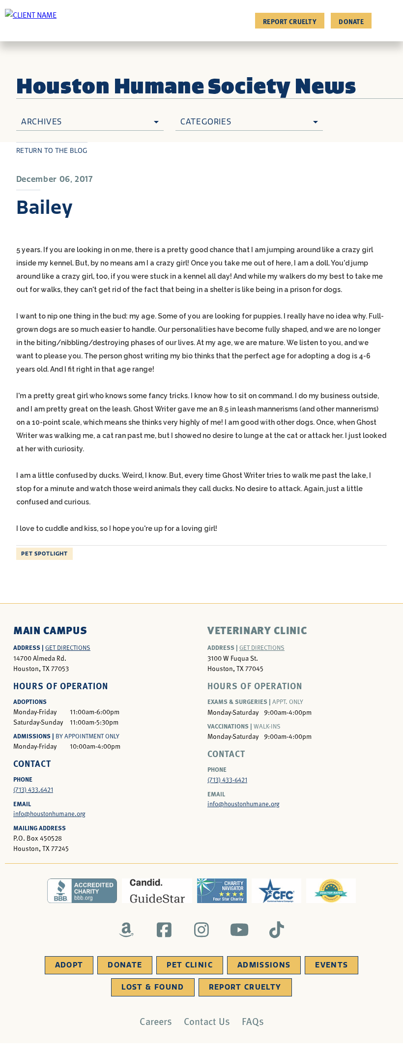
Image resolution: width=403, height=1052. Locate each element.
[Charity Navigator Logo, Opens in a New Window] (222, 890)
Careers (156, 1021)
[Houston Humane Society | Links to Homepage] (31, 14)
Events (331, 965)
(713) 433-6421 (227, 779)
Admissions (264, 965)
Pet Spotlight (44, 554)
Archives (41, 121)
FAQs (253, 1021)
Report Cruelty (290, 21)
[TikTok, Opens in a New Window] (277, 929)
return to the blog (51, 150)
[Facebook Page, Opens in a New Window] (163, 929)
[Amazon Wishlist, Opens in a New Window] (126, 929)
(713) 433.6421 (33, 789)
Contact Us (207, 1021)
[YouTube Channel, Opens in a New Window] (239, 929)
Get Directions (67, 647)
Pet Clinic (190, 965)
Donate (351, 21)
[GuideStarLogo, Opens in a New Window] (157, 890)
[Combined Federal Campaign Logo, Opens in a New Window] (276, 890)
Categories (205, 121)
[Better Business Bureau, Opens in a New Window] (82, 890)
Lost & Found (152, 987)
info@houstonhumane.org (49, 813)
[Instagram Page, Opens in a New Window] (201, 929)
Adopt (69, 965)
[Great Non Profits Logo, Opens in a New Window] (331, 890)
